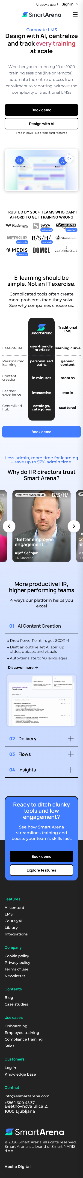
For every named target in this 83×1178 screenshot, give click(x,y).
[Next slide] (74, 526)
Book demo (41, 109)
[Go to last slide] (9, 526)
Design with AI (41, 123)
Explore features (41, 870)
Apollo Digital (18, 1166)
